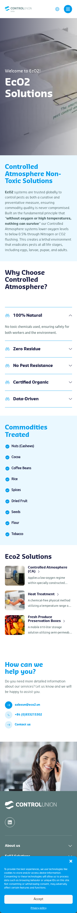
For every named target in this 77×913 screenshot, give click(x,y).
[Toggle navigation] (68, 9)
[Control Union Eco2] (18, 8)
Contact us (23, 724)
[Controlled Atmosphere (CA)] (38, 576)
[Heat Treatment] (38, 600)
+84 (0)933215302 (28, 714)
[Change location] (57, 8)
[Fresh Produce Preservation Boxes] (38, 625)
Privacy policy (38, 908)
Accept (38, 899)
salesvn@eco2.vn (27, 704)
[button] (71, 861)
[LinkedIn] (10, 822)
